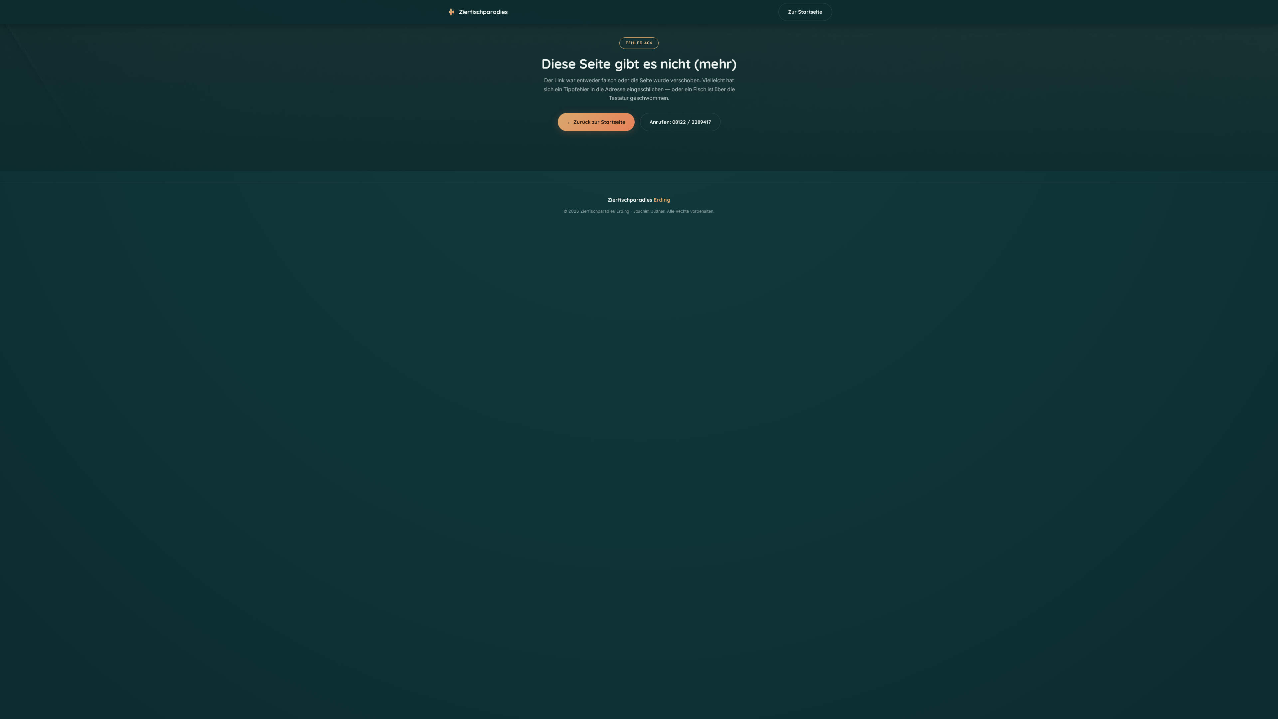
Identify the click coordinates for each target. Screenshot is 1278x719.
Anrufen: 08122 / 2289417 (680, 122)
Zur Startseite (805, 12)
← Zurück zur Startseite (596, 122)
